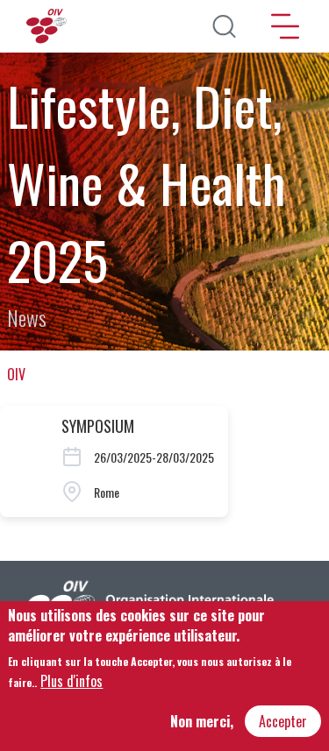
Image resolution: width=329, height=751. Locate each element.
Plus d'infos (71, 680)
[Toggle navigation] (285, 26)
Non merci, (201, 721)
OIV (16, 374)
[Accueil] (48, 26)
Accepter (283, 721)
